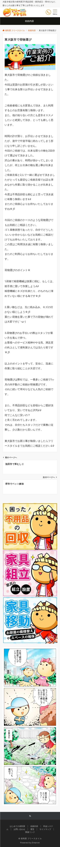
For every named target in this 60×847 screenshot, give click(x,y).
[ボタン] (48, 12)
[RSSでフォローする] (30, 816)
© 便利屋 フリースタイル (30, 838)
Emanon (36, 843)
